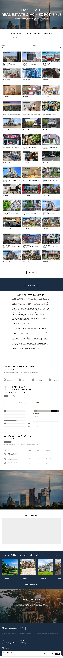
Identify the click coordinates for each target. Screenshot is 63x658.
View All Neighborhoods (31, 584)
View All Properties (31, 285)
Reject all (45, 653)
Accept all (57, 653)
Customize (51, 653)
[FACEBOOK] (3, 648)
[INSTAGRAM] (6, 648)
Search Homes (31, 272)
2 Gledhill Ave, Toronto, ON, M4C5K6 (12, 454)
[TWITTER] (9, 648)
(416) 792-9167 (22, 642)
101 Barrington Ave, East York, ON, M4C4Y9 (13, 459)
